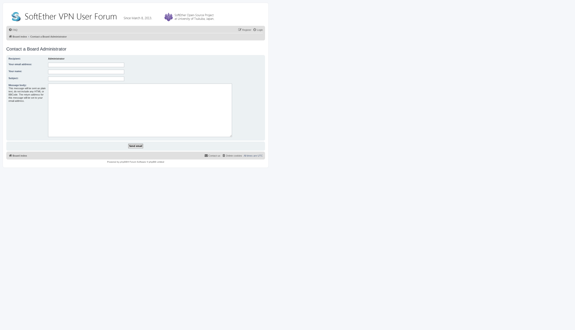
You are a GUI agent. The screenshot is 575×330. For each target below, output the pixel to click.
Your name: (15, 71)
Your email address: (20, 64)
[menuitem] (13, 30)
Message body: (18, 85)
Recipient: (15, 58)
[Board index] (113, 15)
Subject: (13, 78)
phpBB (123, 162)
